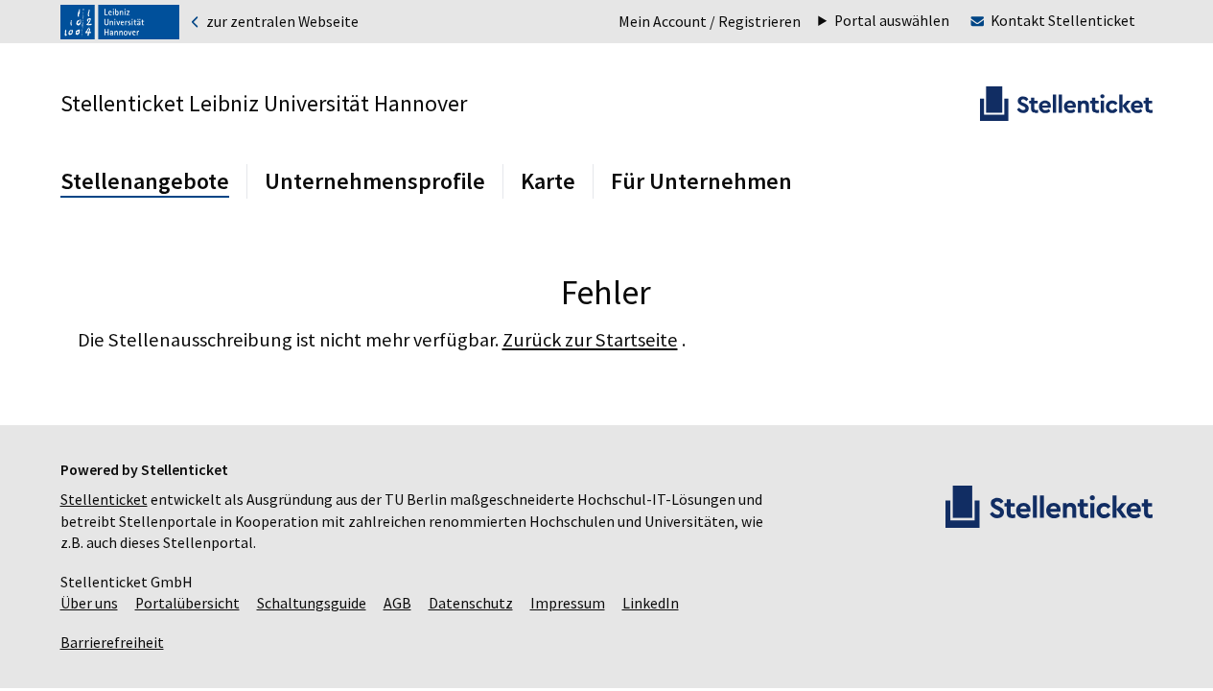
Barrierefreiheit (112, 642)
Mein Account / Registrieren (709, 21)
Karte (548, 181)
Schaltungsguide (311, 603)
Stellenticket (104, 499)
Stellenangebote (144, 181)
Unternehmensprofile (375, 181)
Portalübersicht (187, 603)
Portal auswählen (891, 21)
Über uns (89, 603)
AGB (397, 603)
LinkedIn (650, 603)
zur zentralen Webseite (281, 22)
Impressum (567, 603)
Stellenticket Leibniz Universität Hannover (263, 103)
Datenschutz (471, 603)
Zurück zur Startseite (590, 339)
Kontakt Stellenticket (1063, 21)
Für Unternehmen (701, 181)
